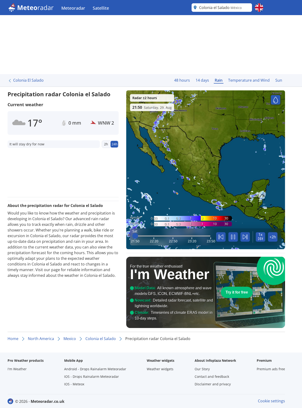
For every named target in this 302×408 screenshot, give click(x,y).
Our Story (202, 369)
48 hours (182, 80)
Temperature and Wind (249, 80)
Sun (278, 80)
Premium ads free (271, 369)
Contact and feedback (212, 376)
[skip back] (221, 237)
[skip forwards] (245, 237)
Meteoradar (73, 8)
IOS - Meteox (74, 384)
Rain (218, 80)
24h (114, 144)
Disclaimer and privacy (213, 384)
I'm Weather (17, 369)
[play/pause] (233, 237)
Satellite (101, 8)
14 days (202, 80)
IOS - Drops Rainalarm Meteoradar (91, 376)
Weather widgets (160, 369)
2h (106, 144)
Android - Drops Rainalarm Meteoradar (95, 369)
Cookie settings (271, 401)
